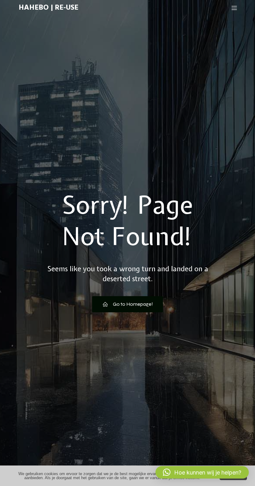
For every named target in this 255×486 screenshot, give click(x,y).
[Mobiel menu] (234, 7)
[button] (202, 472)
